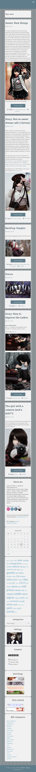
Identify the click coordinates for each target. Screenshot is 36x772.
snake (8, 601)
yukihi (21, 109)
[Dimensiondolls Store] (19, 510)
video (19, 604)
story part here (18, 170)
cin (8, 564)
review (18, 590)
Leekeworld (10, 743)
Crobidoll (9, 728)
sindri (22, 598)
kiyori (15, 579)
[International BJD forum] (15, 706)
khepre (23, 576)
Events (8, 161)
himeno (9, 576)
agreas (8, 560)
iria (17, 576)
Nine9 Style (9, 751)
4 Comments (27, 218)
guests (12, 218)
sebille (17, 593)
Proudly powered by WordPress (13, 767)
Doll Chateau (10, 730)
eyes (18, 570)
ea (27, 567)
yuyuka (10, 611)
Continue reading (19, 106)
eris (15, 569)
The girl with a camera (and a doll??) (14, 409)
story (20, 218)
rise (18, 109)
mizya (17, 132)
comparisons (15, 563)
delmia (15, 566)
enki (8, 569)
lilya (15, 474)
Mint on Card (10, 749)
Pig (19, 161)
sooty (22, 601)
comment (17, 111)
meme (17, 583)
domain (15, 506)
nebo (19, 587)
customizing (25, 564)
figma (22, 569)
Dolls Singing (10, 736)
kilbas (9, 579)
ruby (26, 590)
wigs (22, 604)
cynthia (9, 567)
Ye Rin (14, 608)
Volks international (11, 756)
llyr (13, 583)
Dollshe (8, 738)
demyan (23, 567)
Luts (8, 745)
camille (26, 560)
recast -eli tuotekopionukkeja (13, 522)
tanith (15, 604)
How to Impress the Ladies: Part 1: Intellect (17, 164)
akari (11, 560)
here (10, 327)
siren (26, 598)
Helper (25, 162)
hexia (21, 573)
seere (24, 594)
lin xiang (9, 583)
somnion (14, 601)
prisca (10, 590)
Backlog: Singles (15, 228)
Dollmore (9, 734)
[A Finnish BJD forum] (15, 711)
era (11, 569)
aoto (14, 109)
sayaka (10, 593)
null (24, 586)
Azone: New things (16, 23)
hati (16, 573)
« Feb (8, 554)
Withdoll (9, 758)
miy (27, 583)
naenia (14, 586)
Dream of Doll (10, 740)
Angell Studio (10, 723)
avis (20, 560)
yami (9, 608)
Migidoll (9, 747)
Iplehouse (9, 741)
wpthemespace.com (18, 769)
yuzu (24, 109)
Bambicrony (10, 725)
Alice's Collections (11, 721)
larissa (21, 580)
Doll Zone (9, 732)
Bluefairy (9, 726)
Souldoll (9, 755)
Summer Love (19, 162)
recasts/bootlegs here (22, 517)
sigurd (17, 598)
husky (14, 576)
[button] (33, 2)
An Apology (24, 161)
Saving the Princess (10, 162)
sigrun (10, 597)
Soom (8, 753)
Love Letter (14, 161)
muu (16, 109)
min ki (22, 582)
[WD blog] (16, 510)
